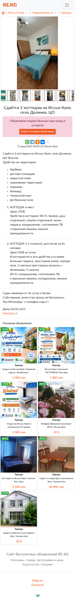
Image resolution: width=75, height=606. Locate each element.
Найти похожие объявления (37, 131)
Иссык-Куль (16, 12)
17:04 (5, 329)
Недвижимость (43, 12)
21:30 (5, 493)
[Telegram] (32, 142)
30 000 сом (56, 486)
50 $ (56, 432)
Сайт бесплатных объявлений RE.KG (38, 554)
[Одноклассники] (37, 142)
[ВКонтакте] (42, 142)
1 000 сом (18, 377)
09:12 (42, 384)
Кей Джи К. (10, 313)
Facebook (37, 585)
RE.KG (10, 5)
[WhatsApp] (27, 142)
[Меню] (67, 5)
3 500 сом (18, 486)
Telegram (37, 580)
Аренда (66, 12)
